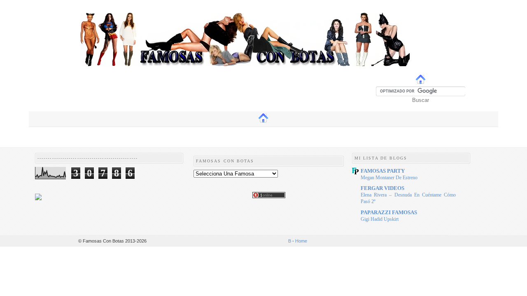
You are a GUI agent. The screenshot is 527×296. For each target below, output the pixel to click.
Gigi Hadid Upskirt (380, 219)
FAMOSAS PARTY (383, 171)
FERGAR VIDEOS (382, 188)
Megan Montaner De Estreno (389, 177)
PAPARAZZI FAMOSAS (389, 212)
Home (301, 240)
